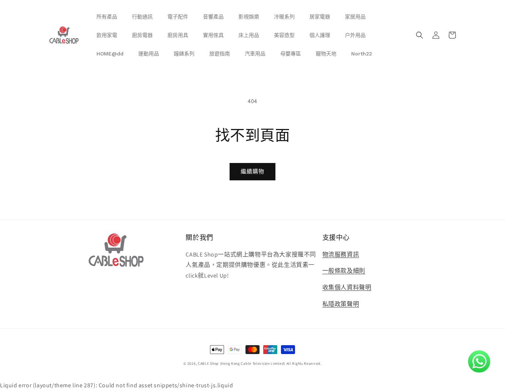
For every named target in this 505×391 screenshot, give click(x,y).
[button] (419, 35)
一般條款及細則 (343, 271)
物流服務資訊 (340, 254)
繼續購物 (252, 171)
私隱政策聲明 (340, 304)
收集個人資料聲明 (347, 287)
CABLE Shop (208, 363)
